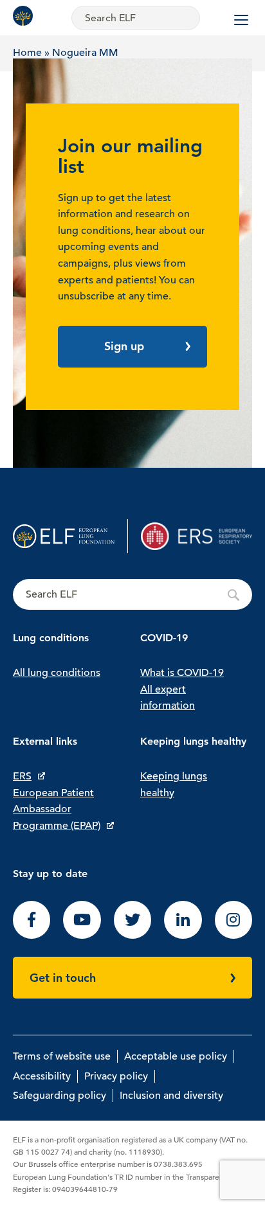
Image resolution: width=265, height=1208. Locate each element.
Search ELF (132, 595)
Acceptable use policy (175, 1056)
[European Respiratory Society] (196, 536)
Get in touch (63, 977)
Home (27, 52)
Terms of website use (62, 1056)
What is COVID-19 (182, 672)
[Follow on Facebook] (31, 935)
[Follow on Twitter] (132, 935)
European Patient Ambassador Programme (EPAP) (56, 809)
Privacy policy (116, 1076)
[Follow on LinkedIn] (182, 935)
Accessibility (42, 1076)
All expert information (167, 698)
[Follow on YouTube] (81, 935)
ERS (22, 776)
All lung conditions (56, 672)
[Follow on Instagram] (233, 935)
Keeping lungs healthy (173, 784)
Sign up (124, 346)
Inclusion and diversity (171, 1095)
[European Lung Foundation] (26, 16)
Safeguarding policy (59, 1095)
